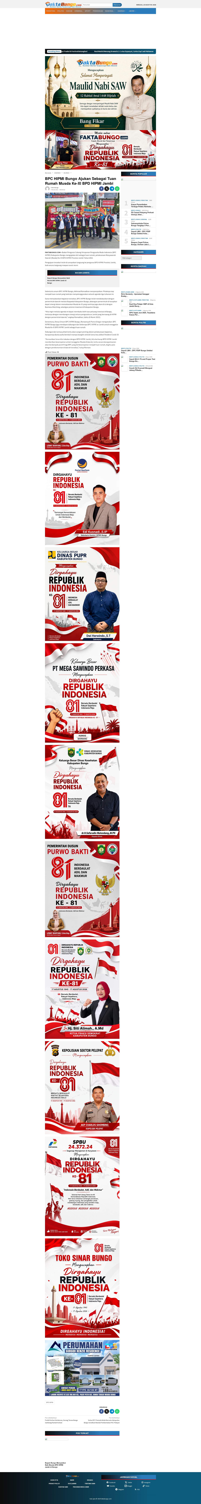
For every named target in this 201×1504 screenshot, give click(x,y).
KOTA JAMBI (137, 300)
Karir (72, 1480)
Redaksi (90, 1480)
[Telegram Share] (112, 188)
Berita (133, 200)
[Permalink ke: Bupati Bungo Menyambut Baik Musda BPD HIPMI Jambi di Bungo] (56, 1449)
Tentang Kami (90, 1484)
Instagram (147, 1483)
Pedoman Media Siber (81, 1487)
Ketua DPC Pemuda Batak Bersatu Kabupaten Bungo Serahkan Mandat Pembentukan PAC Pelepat (101, 1420)
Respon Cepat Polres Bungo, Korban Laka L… (141, 243)
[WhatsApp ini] (117, 188)
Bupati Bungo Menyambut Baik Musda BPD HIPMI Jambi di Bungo (58, 280)
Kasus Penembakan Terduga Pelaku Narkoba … (142, 205)
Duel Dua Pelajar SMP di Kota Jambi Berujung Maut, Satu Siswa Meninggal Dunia (91, 51)
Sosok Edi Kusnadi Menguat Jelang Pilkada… (140, 369)
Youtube (112, 1486)
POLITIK (138, 229)
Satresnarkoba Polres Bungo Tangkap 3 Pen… (141, 224)
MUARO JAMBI (130, 292)
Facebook (112, 1483)
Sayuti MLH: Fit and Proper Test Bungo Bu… (142, 360)
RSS (138, 1489)
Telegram (121, 1489)
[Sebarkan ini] (101, 188)
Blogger (129, 1486)
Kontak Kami (63, 1487)
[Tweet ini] (106, 188)
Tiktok (147, 1486)
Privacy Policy (54, 1484)
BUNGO (138, 200)
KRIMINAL (144, 219)
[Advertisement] (100, 31)
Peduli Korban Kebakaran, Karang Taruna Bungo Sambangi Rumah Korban (61, 1420)
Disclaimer (72, 1484)
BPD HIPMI (49, 1402)
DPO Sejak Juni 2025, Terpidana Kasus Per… (142, 314)
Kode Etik (54, 1480)
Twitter (130, 1483)
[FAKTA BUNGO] (63, 5)
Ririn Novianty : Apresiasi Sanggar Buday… (135, 295)
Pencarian (117, 5)
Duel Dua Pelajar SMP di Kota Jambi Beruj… (141, 305)
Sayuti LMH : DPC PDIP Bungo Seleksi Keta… (140, 232)
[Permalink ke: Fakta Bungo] (47, 188)
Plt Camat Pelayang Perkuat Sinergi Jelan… (142, 213)
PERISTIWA (144, 200)
